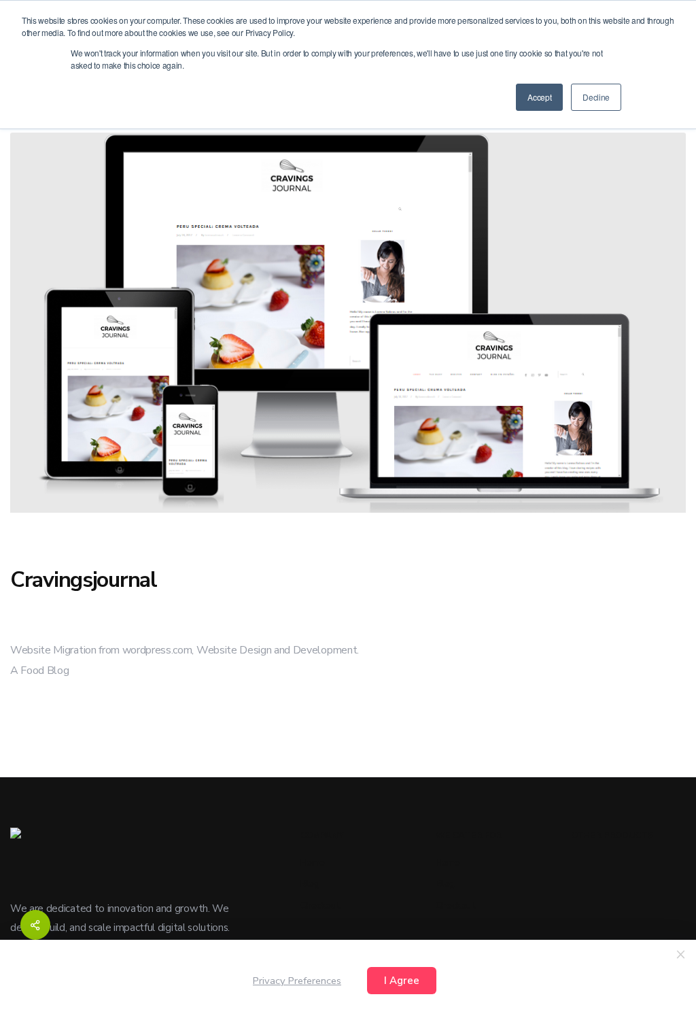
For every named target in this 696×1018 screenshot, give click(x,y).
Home (312, 862)
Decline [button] (596, 97)
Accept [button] (539, 97)
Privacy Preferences (297, 980)
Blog (309, 883)
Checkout (320, 905)
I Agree (401, 980)
